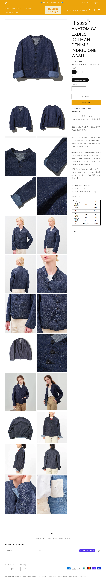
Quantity (74, 85)
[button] (28, 8)
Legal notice (83, 576)
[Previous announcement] (34, 3)
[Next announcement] (71, 3)
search (38, 538)
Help (44, 538)
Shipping (83, 64)
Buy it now (86, 102)
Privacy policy (52, 576)
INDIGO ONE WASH (80, 80)
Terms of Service (64, 538)
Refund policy (42, 576)
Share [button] (75, 231)
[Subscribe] (40, 550)
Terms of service (62, 576)
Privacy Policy (52, 538)
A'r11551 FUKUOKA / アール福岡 (17, 576)
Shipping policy (73, 576)
